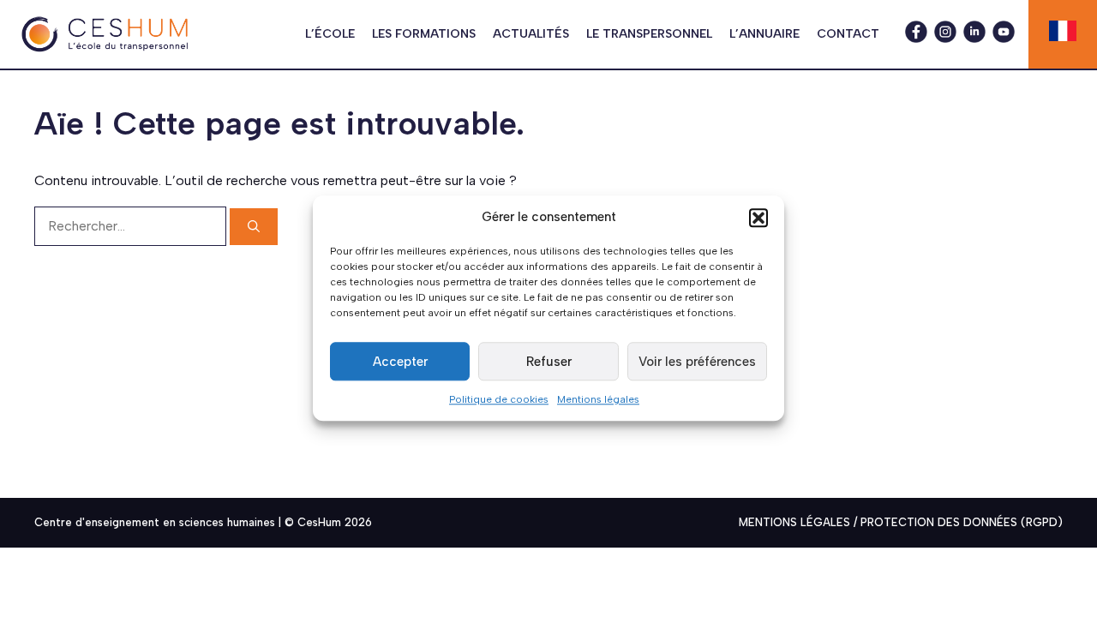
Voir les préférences (697, 361)
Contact (848, 34)
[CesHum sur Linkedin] (974, 38)
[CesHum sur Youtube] (1003, 38)
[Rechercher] (254, 226)
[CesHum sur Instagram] (945, 38)
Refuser (549, 361)
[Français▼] (1062, 31)
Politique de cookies (498, 399)
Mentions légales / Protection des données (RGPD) (901, 522)
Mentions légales (598, 399)
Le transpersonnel (649, 34)
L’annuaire (764, 34)
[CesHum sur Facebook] (916, 38)
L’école (330, 34)
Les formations (424, 34)
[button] (758, 217)
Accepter (400, 361)
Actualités (531, 34)
